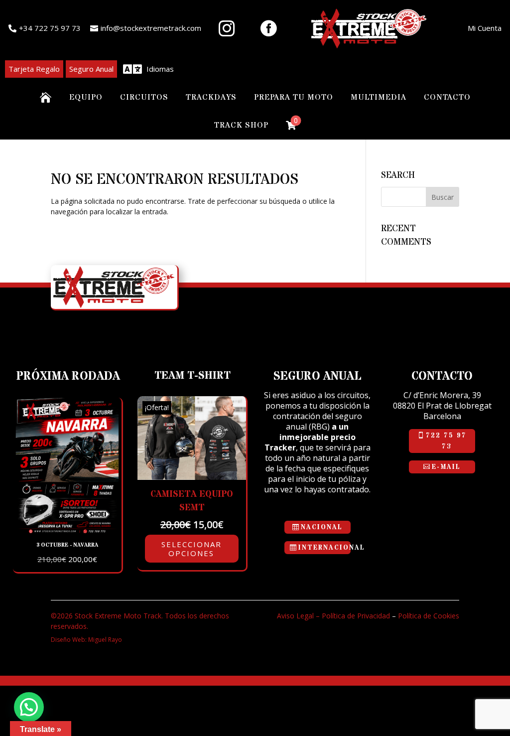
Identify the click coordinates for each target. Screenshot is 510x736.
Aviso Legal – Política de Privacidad (333, 615)
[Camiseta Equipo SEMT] (191, 477)
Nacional (322, 527)
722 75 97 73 (446, 441)
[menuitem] (44, 28)
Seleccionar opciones (191, 548)
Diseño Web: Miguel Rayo (86, 639)
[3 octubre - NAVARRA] (67, 531)
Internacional (324, 547)
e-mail (446, 466)
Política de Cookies (428, 615)
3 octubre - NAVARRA (67, 545)
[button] (29, 707)
